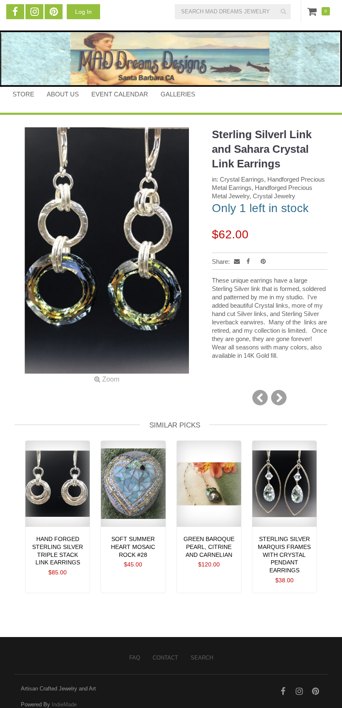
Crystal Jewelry (274, 196)
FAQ (134, 658)
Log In (83, 11)
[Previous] (260, 397)
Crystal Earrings (242, 179)
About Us (63, 94)
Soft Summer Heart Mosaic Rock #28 (133, 547)
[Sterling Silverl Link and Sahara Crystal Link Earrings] (107, 255)
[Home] (171, 59)
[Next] (279, 397)
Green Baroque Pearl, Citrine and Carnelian (209, 547)
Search (202, 658)
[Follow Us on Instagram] (34, 11)
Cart (313, 11)
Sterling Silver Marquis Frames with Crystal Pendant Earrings (284, 555)
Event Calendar (119, 94)
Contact (165, 658)
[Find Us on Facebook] (15, 11)
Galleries (178, 94)
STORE (23, 94)
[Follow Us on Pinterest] (54, 11)
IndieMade (64, 704)
